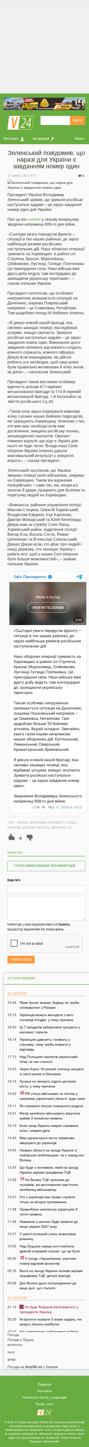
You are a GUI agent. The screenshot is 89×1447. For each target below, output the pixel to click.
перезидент (55, 822)
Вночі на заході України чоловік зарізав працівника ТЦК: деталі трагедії (51, 1273)
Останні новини (21, 978)
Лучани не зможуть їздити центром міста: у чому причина (48, 1083)
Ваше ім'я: (14, 880)
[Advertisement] (44, 46)
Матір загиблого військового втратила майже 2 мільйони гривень (50, 1115)
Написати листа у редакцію (44, 1397)
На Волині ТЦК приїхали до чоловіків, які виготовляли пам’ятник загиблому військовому (49, 1184)
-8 (20, 838)
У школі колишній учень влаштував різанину (48, 1236)
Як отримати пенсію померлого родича (51, 1105)
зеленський (37, 822)
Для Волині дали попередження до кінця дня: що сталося (48, 1285)
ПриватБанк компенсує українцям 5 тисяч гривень (48, 1211)
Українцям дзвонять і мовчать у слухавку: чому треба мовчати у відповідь (45, 1044)
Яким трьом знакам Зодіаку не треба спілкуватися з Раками (49, 1005)
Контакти (44, 1390)
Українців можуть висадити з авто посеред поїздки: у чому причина (46, 1017)
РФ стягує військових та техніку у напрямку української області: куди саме (52, 1096)
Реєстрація (11, 139)
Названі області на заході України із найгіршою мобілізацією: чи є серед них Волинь (52, 1155)
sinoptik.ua (33, 1366)
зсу (69, 827)
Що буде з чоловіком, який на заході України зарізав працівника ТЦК (49, 1170)
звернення (58, 827)
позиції (71, 822)
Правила (63, 924)
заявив (34, 219)
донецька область (35, 827)
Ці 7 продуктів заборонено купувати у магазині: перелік (50, 1029)
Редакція (45, 1384)
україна (22, 822)
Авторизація (41, 139)
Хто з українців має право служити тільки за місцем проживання (47, 1199)
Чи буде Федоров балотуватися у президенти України (49, 1309)
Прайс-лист (44, 1403)
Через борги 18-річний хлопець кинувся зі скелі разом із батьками (52, 1071)
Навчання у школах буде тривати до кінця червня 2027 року (49, 1224)
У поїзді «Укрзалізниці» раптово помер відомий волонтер (48, 1261)
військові (14, 827)
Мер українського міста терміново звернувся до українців (47, 1140)
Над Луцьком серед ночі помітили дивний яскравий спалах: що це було (50, 1248)
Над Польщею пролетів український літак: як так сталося (49, 1059)
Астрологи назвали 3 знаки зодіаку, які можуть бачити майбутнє (51, 1321)
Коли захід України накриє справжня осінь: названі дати (49, 1128)
